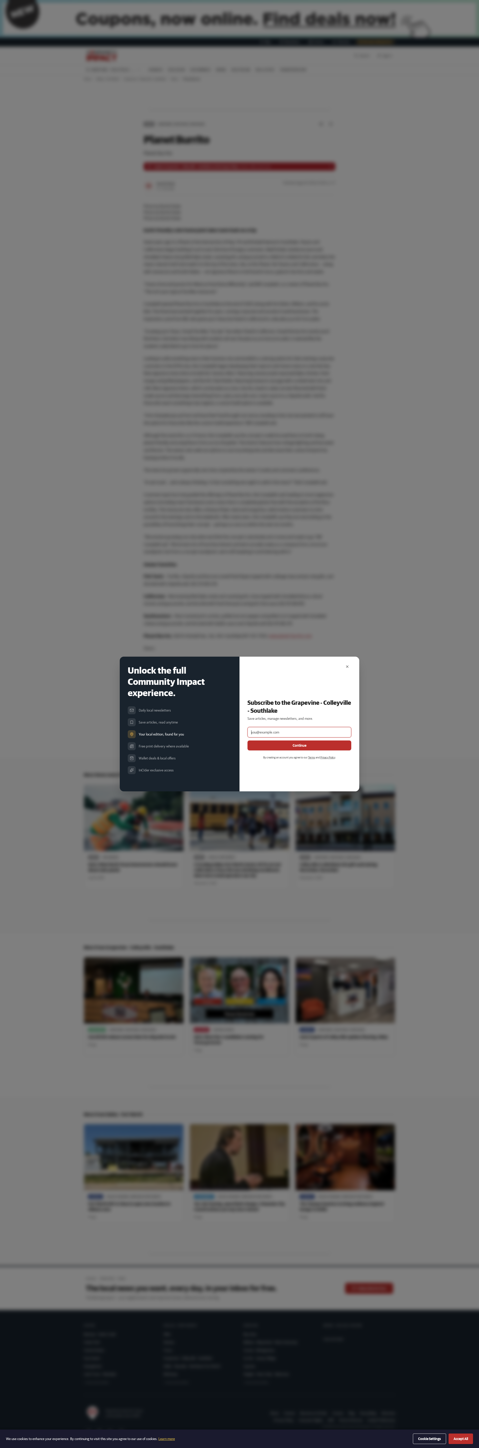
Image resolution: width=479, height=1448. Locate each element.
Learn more (166, 1439)
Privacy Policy (327, 757)
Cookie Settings (429, 1439)
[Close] (347, 667)
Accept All (461, 1439)
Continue (299, 745)
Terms (311, 757)
